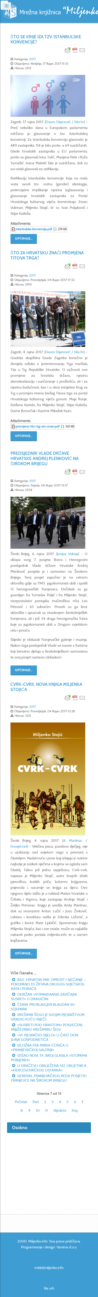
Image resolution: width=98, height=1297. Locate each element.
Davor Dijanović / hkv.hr (65, 122)
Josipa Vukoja (67, 554)
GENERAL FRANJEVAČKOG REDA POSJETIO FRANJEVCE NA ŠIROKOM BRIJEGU (49, 1078)
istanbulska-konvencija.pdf (34, 229)
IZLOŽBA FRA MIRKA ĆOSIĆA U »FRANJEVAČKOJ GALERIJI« (39, 1047)
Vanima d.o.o (67, 1247)
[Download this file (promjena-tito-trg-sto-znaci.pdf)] (13, 426)
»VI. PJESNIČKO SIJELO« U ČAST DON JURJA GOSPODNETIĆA (44, 1037)
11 (46, 1110)
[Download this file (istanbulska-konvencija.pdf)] (13, 229)
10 (38, 1110)
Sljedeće (59, 1110)
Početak (21, 1102)
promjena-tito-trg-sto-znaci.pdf (38, 426)
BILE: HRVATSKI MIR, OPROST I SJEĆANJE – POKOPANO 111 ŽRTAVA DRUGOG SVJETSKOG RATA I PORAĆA (48, 984)
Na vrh (49, 1288)
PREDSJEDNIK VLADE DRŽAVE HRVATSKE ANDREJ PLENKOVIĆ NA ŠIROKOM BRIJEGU (44, 458)
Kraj (74, 1110)
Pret (36, 1102)
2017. (32, 59)
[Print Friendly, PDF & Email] (75, 50)
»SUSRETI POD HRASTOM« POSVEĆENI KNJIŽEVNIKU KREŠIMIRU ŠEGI (46, 1027)
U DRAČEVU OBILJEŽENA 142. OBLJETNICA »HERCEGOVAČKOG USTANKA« (48, 1067)
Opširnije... (23, 239)
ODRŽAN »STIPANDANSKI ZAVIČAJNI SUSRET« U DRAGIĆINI (44, 996)
